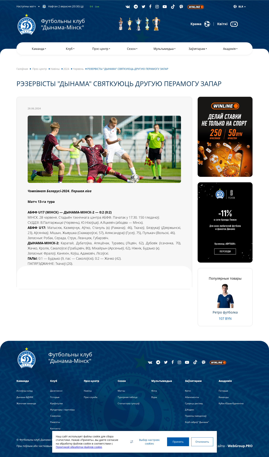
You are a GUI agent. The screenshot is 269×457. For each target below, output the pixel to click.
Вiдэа (154, 397)
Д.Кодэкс (189, 409)
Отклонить (202, 441)
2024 (66, 69)
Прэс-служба (90, 397)
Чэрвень (78, 69)
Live (97, 6)
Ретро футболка (225, 312)
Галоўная (22, 69)
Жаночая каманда (26, 403)
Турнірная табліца (127, 397)
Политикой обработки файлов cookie (79, 447)
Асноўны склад (24, 390)
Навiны (55, 69)
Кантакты (55, 428)
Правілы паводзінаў (195, 415)
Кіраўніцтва (56, 403)
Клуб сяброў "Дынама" (197, 422)
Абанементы (192, 397)
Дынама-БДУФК (24, 397)
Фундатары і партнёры (62, 409)
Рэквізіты (55, 422)
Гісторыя (54, 397)
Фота (154, 390)
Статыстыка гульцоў (128, 403)
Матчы (121, 390)
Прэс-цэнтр (39, 69)
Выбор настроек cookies (149, 441)
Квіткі (188, 390)
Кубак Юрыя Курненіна (231, 403)
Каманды (224, 397)
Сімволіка (55, 415)
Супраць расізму (194, 403)
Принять (178, 441)
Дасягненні (56, 390)
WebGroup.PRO (240, 446)
